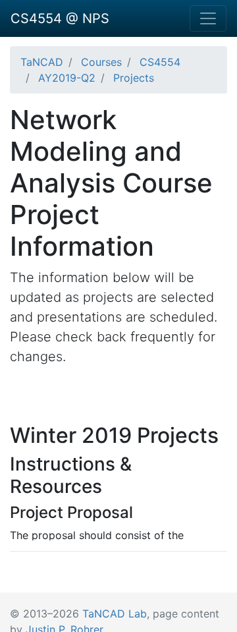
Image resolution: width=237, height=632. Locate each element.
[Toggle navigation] (208, 18)
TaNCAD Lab (114, 613)
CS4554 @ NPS (60, 18)
